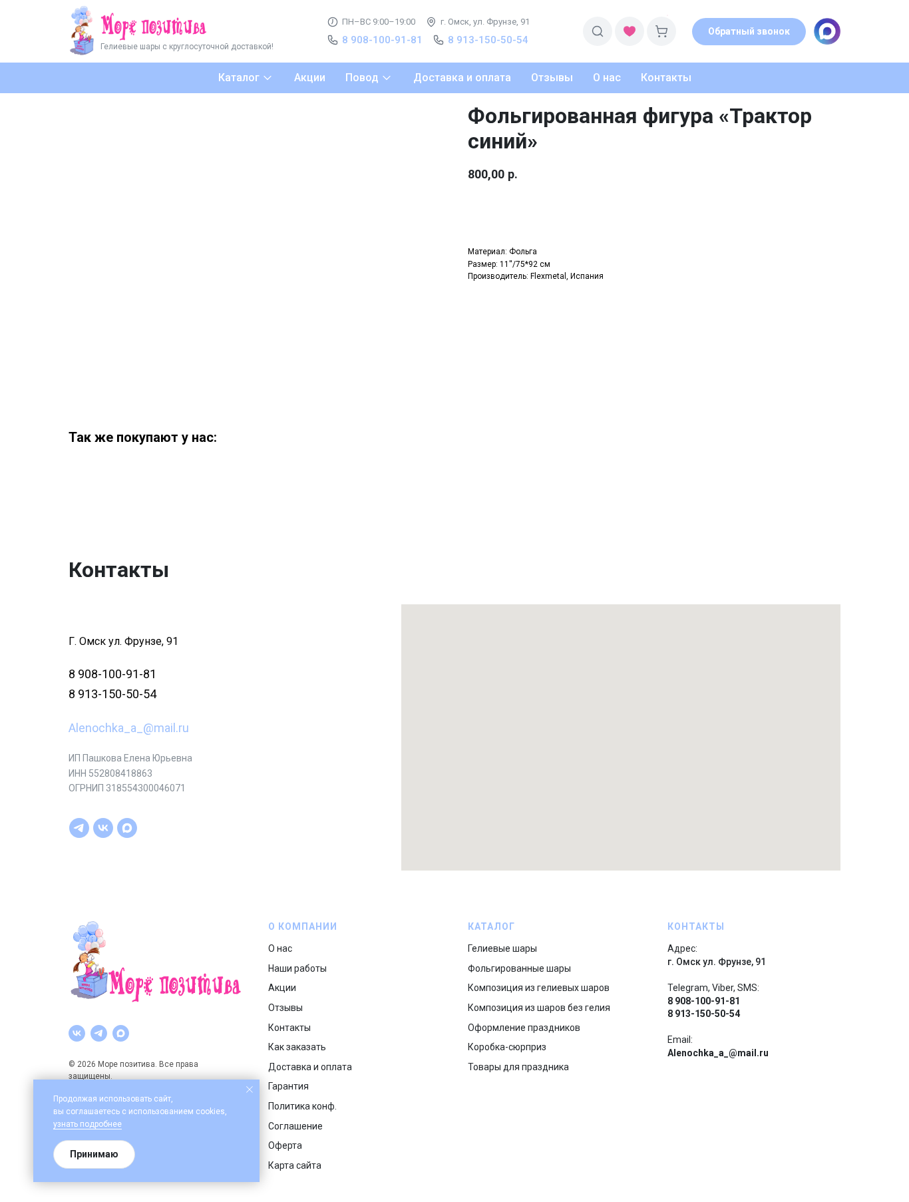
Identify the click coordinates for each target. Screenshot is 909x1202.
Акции (282, 987)
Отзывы (285, 1007)
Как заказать (297, 1047)
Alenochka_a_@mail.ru (129, 728)
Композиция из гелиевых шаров (539, 987)
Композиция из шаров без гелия (539, 1007)
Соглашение (295, 1126)
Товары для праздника (518, 1067)
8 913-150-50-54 (112, 694)
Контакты (289, 1027)
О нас (280, 948)
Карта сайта (294, 1165)
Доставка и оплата (310, 1067)
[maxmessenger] (127, 828)
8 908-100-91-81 (112, 674)
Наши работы (297, 968)
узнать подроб (80, 1124)
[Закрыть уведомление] (249, 1089)
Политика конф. (302, 1106)
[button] (749, 31)
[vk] (103, 828)
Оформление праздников (524, 1027)
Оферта (285, 1145)
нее (115, 1124)
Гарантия (288, 1086)
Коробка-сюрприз (507, 1047)
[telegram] (79, 828)
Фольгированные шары (519, 968)
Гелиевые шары (502, 948)
